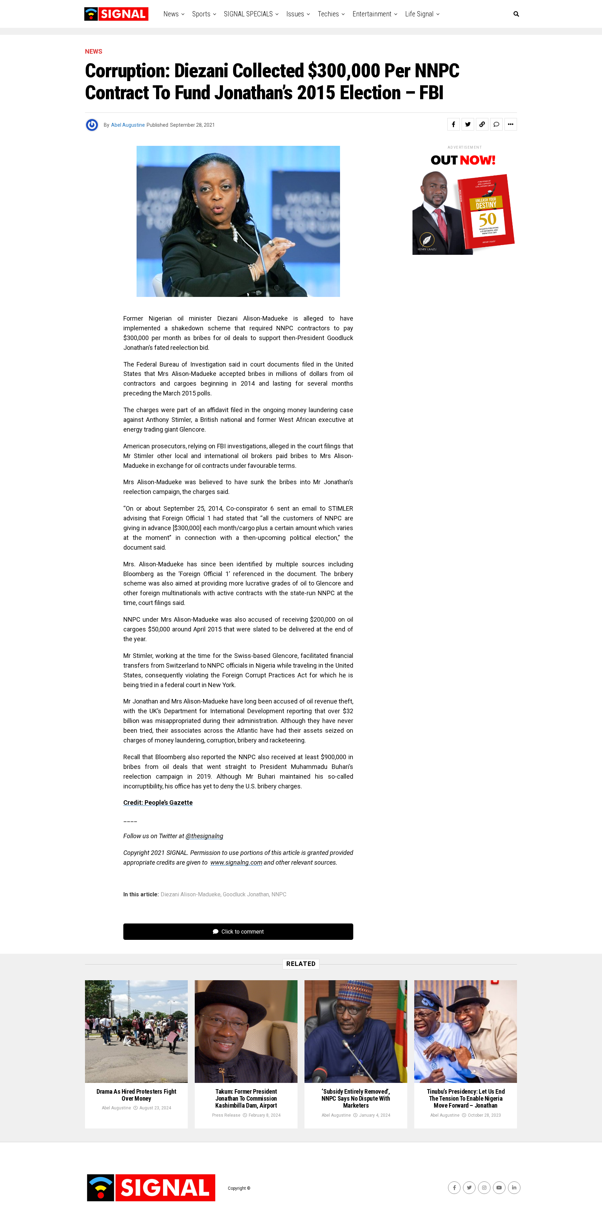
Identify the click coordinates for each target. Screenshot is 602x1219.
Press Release (226, 1115)
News (171, 14)
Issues (295, 14)
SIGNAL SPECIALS (248, 14)
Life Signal (419, 14)
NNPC (278, 894)
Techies (328, 14)
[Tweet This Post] (468, 124)
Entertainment (372, 14)
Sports (201, 14)
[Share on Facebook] (453, 124)
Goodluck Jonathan (246, 894)
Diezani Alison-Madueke (191, 894)
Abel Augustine (128, 125)
